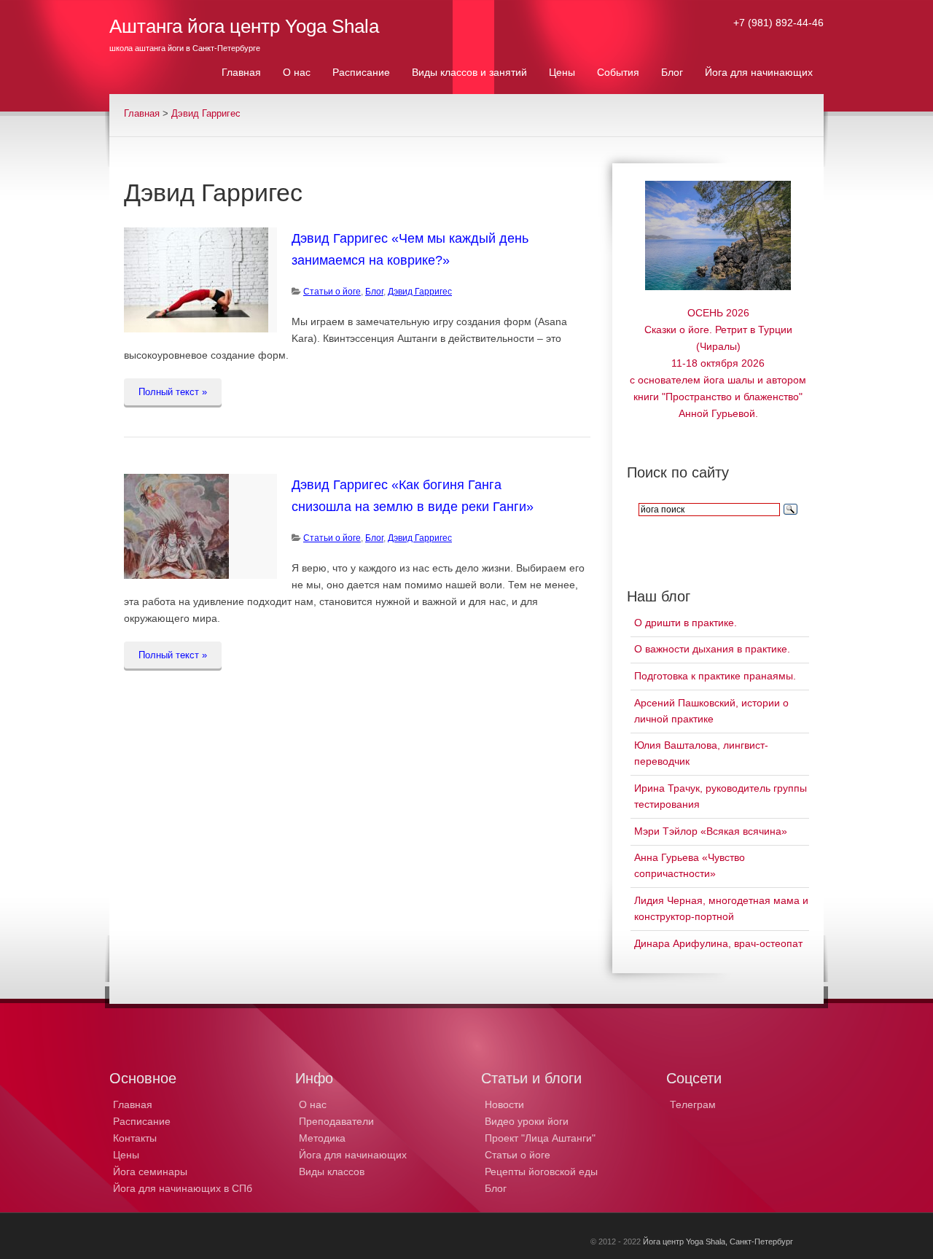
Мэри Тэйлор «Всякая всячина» (710, 831)
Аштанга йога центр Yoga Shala (244, 26)
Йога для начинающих (353, 1155)
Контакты (135, 1138)
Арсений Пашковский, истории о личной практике (711, 711)
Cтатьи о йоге (332, 292)
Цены (126, 1155)
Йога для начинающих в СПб (182, 1188)
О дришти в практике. (685, 622)
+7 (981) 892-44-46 (778, 22)
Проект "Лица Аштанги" (540, 1138)
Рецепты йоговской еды (541, 1171)
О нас (313, 1104)
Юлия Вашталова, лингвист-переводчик (701, 753)
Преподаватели (336, 1121)
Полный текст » (172, 391)
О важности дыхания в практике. (712, 649)
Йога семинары (150, 1171)
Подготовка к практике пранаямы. (715, 676)
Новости (504, 1104)
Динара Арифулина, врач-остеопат (718, 943)
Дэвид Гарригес (206, 114)
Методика (322, 1138)
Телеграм (693, 1104)
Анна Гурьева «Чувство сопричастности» (689, 865)
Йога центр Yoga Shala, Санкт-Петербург (718, 1241)
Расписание (142, 1121)
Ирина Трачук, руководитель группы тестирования (720, 796)
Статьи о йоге (517, 1155)
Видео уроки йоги (527, 1121)
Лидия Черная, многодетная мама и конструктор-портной (721, 908)
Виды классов (331, 1171)
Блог (374, 292)
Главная (142, 114)
